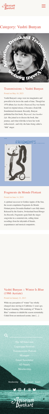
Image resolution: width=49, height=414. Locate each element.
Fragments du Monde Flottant (22, 192)
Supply (38, 381)
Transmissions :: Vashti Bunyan (23, 88)
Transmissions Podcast (24, 351)
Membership (24, 369)
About (22, 381)
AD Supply (24, 364)
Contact (30, 381)
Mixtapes (24, 355)
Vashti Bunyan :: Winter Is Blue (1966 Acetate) (24, 291)
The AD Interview (24, 342)
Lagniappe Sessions (24, 346)
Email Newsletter (24, 360)
